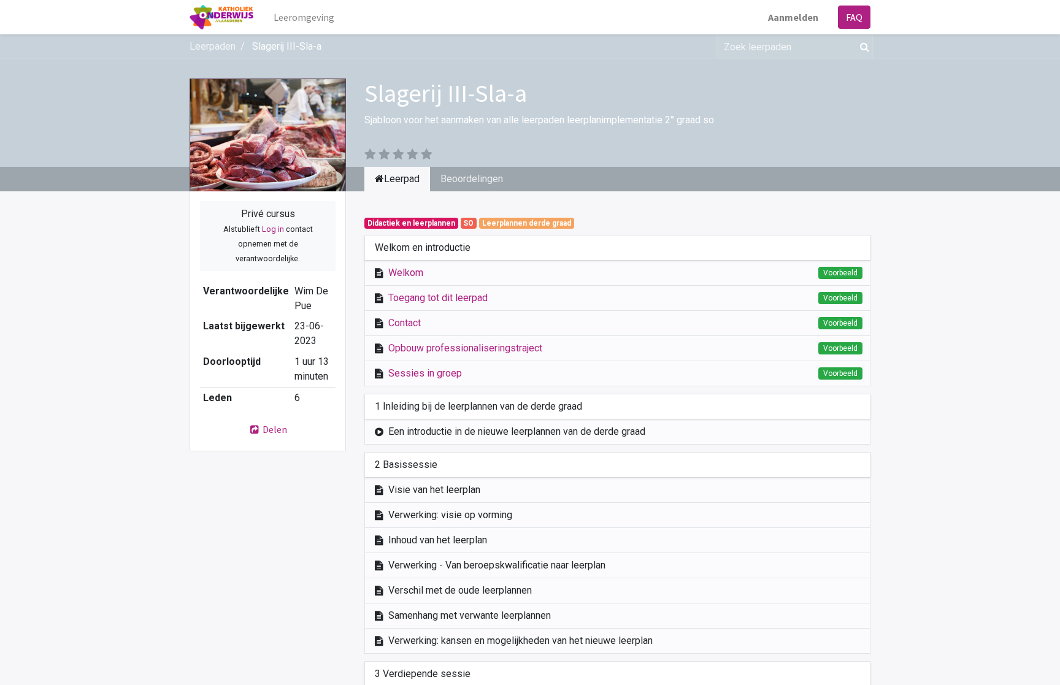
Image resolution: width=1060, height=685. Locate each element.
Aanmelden (793, 17)
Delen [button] (274, 429)
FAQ (854, 17)
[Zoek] (862, 46)
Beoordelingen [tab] (471, 179)
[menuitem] (304, 17)
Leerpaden (213, 46)
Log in (273, 229)
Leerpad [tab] (402, 179)
